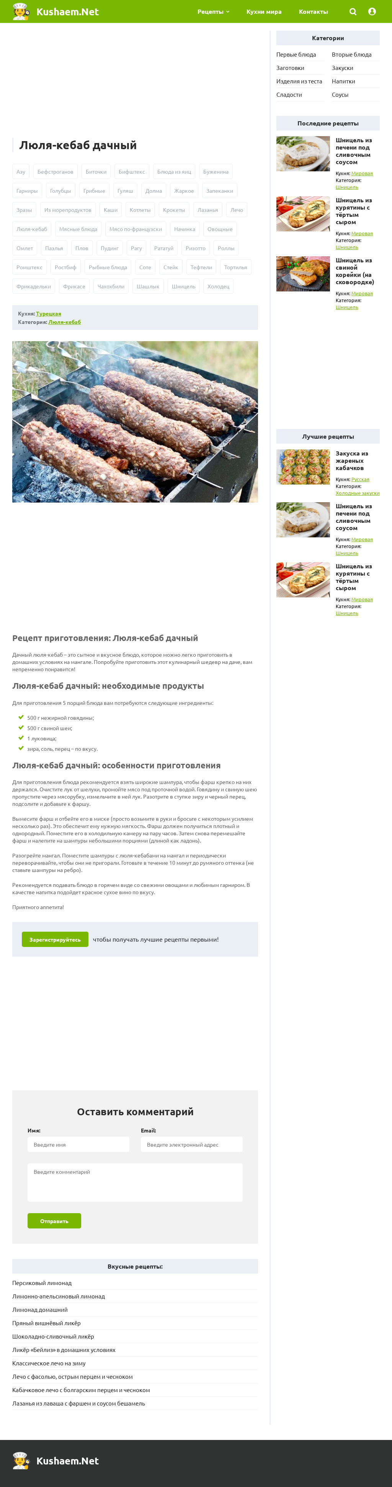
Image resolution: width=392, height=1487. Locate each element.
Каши (111, 209)
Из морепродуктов (67, 209)
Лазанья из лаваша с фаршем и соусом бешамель (78, 1403)
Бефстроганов (56, 171)
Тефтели (201, 267)
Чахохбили (111, 286)
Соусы (340, 94)
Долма (153, 190)
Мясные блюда (78, 228)
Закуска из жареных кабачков (352, 460)
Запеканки (219, 190)
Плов (81, 247)
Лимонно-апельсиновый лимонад (58, 1296)
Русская (360, 479)
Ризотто (196, 247)
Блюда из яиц (174, 171)
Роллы (226, 247)
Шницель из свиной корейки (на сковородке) (355, 271)
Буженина (216, 171)
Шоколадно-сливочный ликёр (53, 1336)
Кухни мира (264, 11)
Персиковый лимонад (42, 1282)
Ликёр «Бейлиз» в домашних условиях (64, 1349)
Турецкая (48, 313)
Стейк (170, 267)
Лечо (236, 209)
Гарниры (27, 190)
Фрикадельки (33, 286)
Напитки (343, 81)
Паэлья (54, 247)
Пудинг (110, 247)
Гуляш (125, 190)
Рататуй (163, 247)
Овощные (220, 228)
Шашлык (148, 286)
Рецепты (211, 11)
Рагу (136, 247)
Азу (20, 171)
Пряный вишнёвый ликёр (46, 1322)
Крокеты (174, 209)
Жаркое (184, 190)
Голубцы (60, 190)
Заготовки (290, 67)
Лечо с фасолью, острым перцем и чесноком (72, 1376)
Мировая (362, 173)
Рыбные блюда (108, 267)
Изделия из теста (299, 81)
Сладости (289, 94)
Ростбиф (66, 267)
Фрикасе (74, 286)
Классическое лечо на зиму (48, 1363)
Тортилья (235, 267)
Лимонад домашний (40, 1309)
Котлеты (140, 209)
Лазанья (208, 209)
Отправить (54, 1220)
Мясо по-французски (135, 228)
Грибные (94, 190)
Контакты (313, 11)
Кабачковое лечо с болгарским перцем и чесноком (81, 1389)
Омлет (24, 247)
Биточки (96, 171)
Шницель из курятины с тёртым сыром (354, 211)
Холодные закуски (358, 493)
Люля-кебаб (31, 228)
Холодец (218, 286)
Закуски (342, 67)
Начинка (184, 228)
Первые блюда (296, 54)
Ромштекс (29, 267)
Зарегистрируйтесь (55, 939)
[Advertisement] (135, 84)
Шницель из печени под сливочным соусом (354, 151)
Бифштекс (132, 171)
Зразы (24, 209)
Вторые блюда (352, 54)
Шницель (183, 286)
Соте (145, 267)
